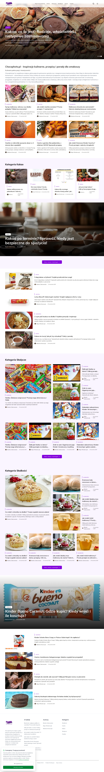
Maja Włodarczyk (9, 45)
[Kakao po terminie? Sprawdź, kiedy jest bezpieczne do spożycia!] (52, 229)
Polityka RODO (40, 762)
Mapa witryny (59, 762)
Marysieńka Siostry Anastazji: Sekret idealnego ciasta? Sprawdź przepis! (32, 743)
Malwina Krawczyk (9, 619)
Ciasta (66, 3)
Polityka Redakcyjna (49, 762)
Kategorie (65, 720)
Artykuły (27, 720)
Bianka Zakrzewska (10, 246)
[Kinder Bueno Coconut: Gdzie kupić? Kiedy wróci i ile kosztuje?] (52, 602)
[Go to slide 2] (99, 56)
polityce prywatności (24, 760)
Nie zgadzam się (18, 763)
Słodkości (60, 3)
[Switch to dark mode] (97, 3)
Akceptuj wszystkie (18, 767)
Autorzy (45, 720)
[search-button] (93, 4)
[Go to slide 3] (101, 56)
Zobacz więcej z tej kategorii (51, 262)
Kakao (48, 3)
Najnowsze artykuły (40, 3)
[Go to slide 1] (98, 56)
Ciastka (71, 3)
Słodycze (54, 3)
